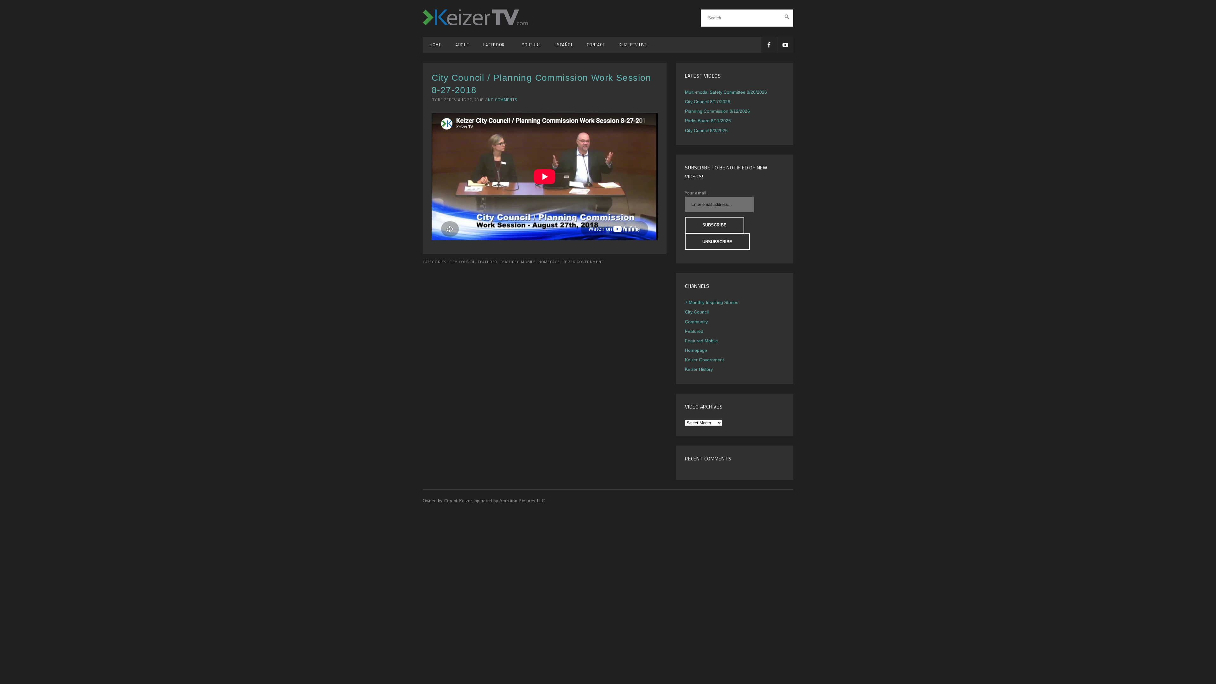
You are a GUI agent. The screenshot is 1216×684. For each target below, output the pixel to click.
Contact (596, 45)
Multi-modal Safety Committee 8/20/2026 (726, 92)
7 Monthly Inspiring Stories (711, 302)
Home (435, 45)
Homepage (549, 262)
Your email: (696, 192)
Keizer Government (583, 262)
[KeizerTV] (475, 23)
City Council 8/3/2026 (706, 130)
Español (563, 45)
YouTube (531, 45)
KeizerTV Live (633, 45)
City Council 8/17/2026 (707, 101)
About (462, 45)
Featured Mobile (518, 262)
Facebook (495, 45)
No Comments (502, 100)
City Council (462, 262)
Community (696, 321)
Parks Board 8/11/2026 (708, 120)
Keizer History (699, 369)
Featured (487, 262)
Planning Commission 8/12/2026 (717, 111)
